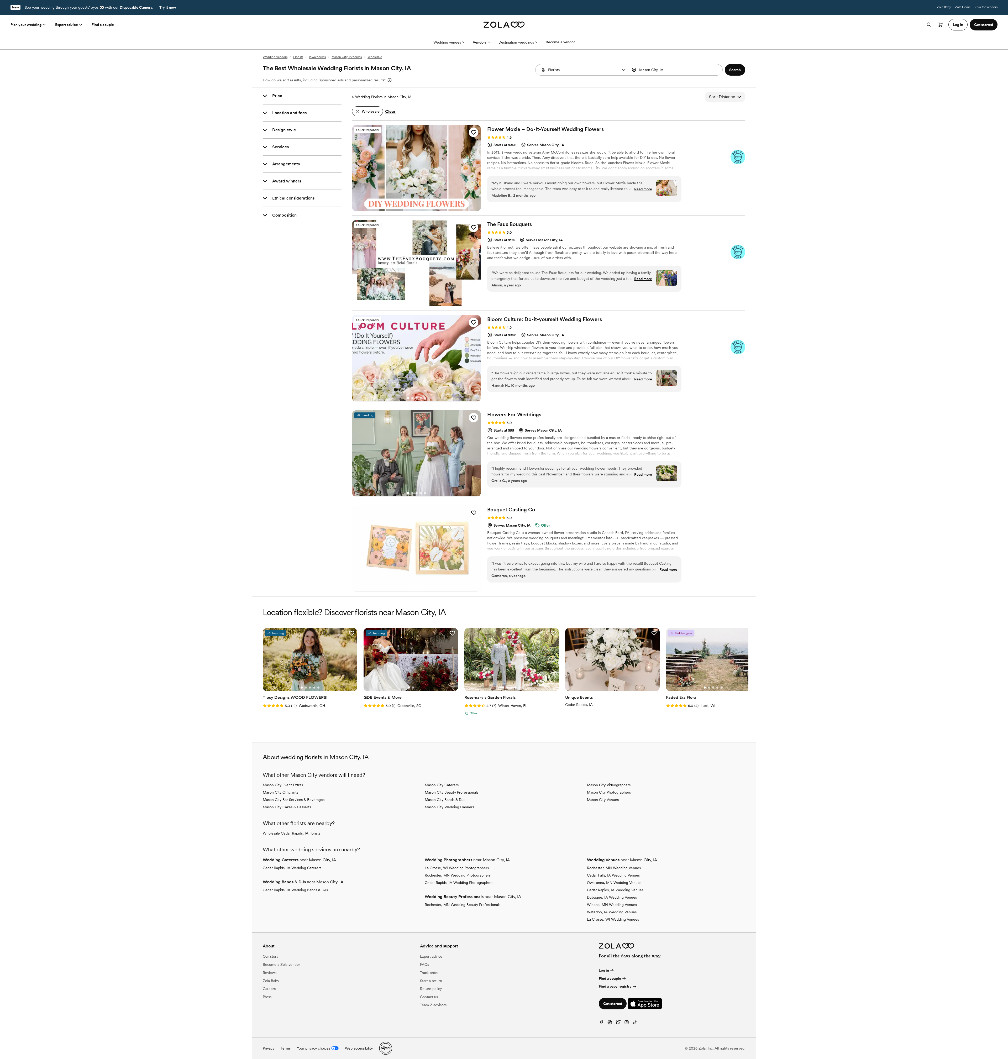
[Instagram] (626, 1023)
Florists (298, 57)
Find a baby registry (615, 986)
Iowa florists (317, 57)
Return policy (431, 989)
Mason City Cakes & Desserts (287, 807)
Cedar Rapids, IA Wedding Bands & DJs (295, 890)
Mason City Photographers (609, 792)
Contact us (429, 997)
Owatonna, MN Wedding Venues (614, 882)
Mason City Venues (603, 800)
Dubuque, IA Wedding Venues (612, 897)
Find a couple (103, 25)
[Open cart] (940, 24)
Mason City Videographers (609, 785)
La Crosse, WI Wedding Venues (613, 919)
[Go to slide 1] (408, 207)
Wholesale (375, 57)
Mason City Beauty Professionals (451, 792)
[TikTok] (635, 1023)
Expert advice (66, 25)
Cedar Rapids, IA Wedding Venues (615, 890)
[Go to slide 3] (416, 207)
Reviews (269, 973)
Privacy (268, 1048)
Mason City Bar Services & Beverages (293, 800)
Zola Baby (944, 7)
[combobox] (676, 70)
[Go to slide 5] (425, 207)
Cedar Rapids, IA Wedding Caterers (292, 868)
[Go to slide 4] (421, 207)
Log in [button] (958, 25)
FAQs (424, 964)
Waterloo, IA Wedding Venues (612, 912)
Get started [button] (983, 25)
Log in (604, 970)
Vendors (480, 42)
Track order (429, 973)
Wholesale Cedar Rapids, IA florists (291, 833)
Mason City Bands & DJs (445, 800)
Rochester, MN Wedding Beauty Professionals (462, 905)
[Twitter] (618, 1023)
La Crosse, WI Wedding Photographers (457, 868)
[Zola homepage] (504, 25)
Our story (270, 956)
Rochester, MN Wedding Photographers (458, 875)
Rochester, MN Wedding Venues (614, 868)
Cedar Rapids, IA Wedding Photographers (459, 882)
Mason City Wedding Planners (449, 807)
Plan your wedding (25, 25)
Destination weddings (516, 42)
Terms (286, 1048)
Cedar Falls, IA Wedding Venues (613, 875)
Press (267, 997)
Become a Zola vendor (281, 964)
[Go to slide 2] (412, 207)
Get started (612, 1004)
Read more (643, 189)
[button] (624, 70)
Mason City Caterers (442, 785)
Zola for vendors (986, 7)
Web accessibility (359, 1048)
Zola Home (962, 7)
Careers (269, 989)
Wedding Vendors (275, 57)
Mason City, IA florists (347, 57)
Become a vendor (560, 42)
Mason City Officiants (280, 792)
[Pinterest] (609, 1023)
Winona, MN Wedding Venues (612, 905)
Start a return (431, 981)
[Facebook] (601, 1023)
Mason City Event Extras (283, 785)
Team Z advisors (433, 1005)
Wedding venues (447, 42)
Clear (390, 111)
